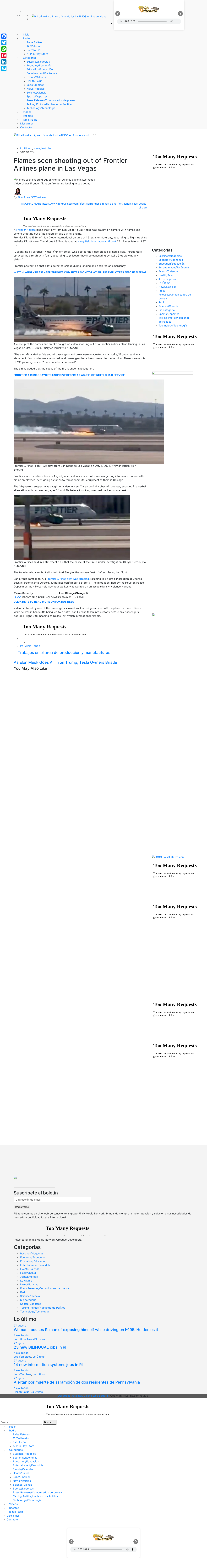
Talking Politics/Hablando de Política (42, 1307)
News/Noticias (42, 148)
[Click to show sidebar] (153, 148)
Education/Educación (171, 263)
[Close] (1, 1526)
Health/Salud (166, 275)
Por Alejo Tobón (30, 645)
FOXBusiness (38, 197)
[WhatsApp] (4, 49)
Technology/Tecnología (172, 325)
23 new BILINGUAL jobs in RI (40, 1347)
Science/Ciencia (168, 306)
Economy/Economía (170, 259)
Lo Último (26, 148)
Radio (161, 302)
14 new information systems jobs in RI (48, 1364)
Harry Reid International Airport (97, 241)
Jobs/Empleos (167, 279)
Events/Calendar (168, 271)
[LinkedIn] (4, 62)
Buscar (48, 1422)
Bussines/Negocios (170, 255)
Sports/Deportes (168, 314)
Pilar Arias (24, 197)
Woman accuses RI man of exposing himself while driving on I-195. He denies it (86, 1329)
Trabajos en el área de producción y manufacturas (63, 652)
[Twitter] (31, 15)
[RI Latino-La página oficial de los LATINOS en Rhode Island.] (69, 16)
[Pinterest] (4, 55)
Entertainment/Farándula (173, 267)
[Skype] (4, 68)
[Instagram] (31, 18)
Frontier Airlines (26, 229)
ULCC (17, 597)
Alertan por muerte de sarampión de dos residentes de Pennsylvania (77, 1382)
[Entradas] (15, 658)
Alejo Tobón (21, 1335)
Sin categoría (166, 310)
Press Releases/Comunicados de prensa (174, 294)
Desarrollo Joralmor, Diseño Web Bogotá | (84, 1395)
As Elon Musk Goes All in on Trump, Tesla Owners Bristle (66, 662)
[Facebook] (31, 11)
